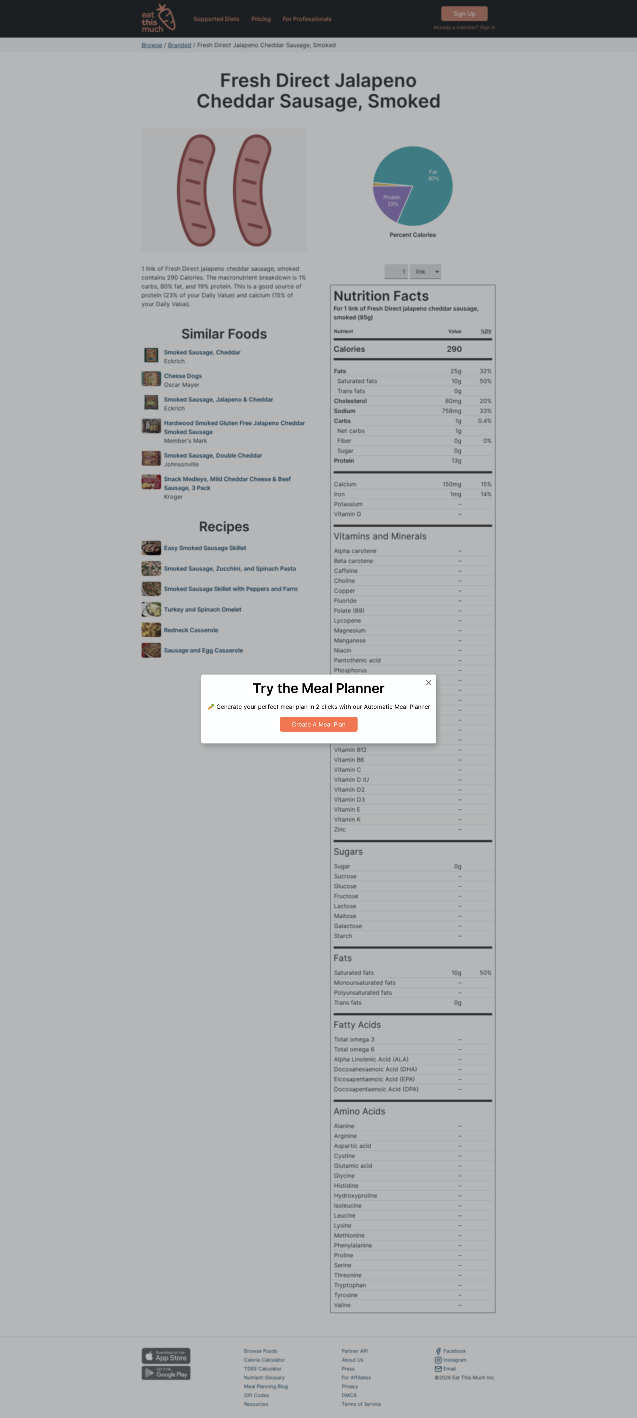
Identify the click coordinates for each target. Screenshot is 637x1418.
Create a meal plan (318, 724)
